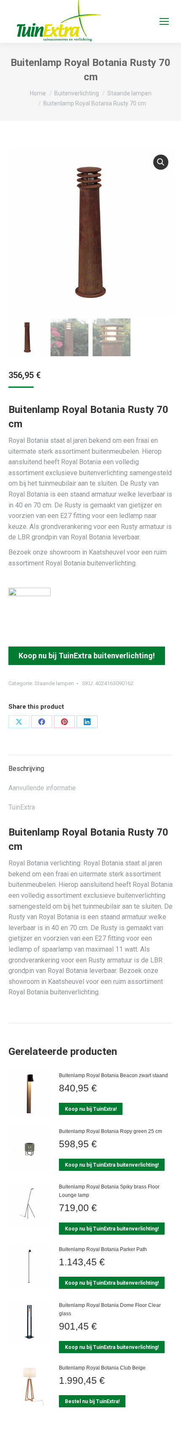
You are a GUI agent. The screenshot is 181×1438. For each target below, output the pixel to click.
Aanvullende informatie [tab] (42, 788)
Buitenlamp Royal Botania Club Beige (102, 1368)
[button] (160, 162)
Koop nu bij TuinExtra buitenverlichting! (87, 655)
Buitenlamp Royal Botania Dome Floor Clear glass (110, 1309)
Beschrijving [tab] (26, 769)
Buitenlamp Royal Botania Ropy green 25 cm (110, 1131)
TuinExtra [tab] (21, 807)
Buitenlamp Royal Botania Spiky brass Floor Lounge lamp (109, 1191)
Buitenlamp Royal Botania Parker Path (103, 1249)
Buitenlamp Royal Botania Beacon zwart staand (113, 1075)
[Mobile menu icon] (164, 21)
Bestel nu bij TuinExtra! (92, 1401)
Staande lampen (54, 683)
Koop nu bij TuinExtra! (91, 1109)
